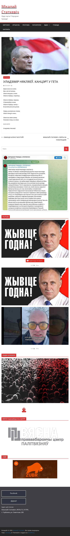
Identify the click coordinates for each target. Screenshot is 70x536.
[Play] (36, 239)
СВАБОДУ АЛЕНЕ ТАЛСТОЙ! (14, 137)
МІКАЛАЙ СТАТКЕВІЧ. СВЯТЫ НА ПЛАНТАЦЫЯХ (54, 138)
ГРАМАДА (56, 25)
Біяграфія (6, 25)
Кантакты (6, 29)
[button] (49, 25)
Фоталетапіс (36, 25)
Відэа (46, 25)
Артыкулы (16, 25)
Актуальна (6, 77)
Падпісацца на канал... (36, 261)
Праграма (26, 25)
